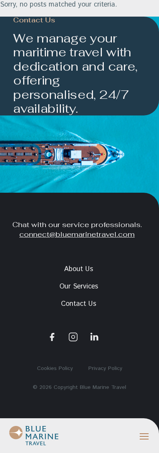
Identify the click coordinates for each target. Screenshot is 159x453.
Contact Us (78, 304)
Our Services (78, 287)
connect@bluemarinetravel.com (77, 234)
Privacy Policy (105, 368)
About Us (78, 269)
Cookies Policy (55, 368)
